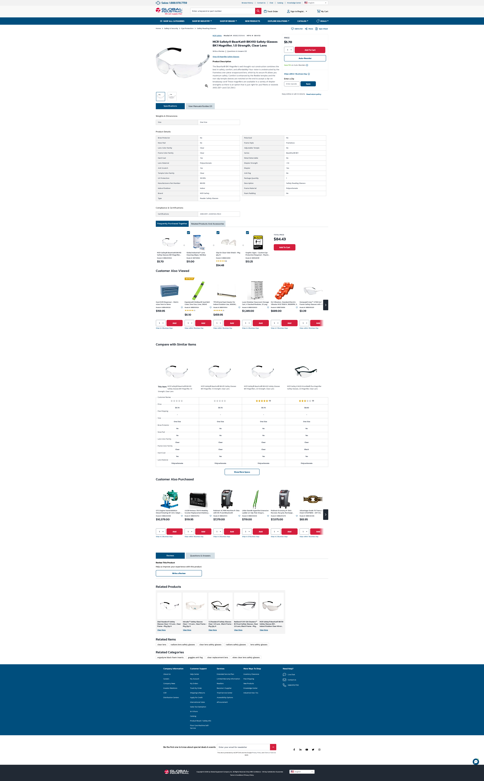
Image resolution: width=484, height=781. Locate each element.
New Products (249, 683)
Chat (271, 3)
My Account (194, 679)
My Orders (194, 683)
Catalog (280, 3)
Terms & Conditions (237, 775)
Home (158, 28)
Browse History (247, 3)
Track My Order (196, 688)
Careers (166, 679)
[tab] (170, 106)
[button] (315, 3)
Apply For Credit (196, 697)
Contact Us (261, 3)
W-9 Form (194, 711)
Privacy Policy (257, 753)
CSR (164, 693)
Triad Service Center (224, 693)
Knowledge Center (294, 3)
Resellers (220, 683)
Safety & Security (171, 28)
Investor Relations (170, 688)
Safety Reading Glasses (206, 28)
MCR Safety (217, 35)
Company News (169, 683)
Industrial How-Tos (251, 693)
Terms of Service (270, 753)
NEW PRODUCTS (252, 21)
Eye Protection (187, 28)
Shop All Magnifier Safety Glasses (226, 56)
